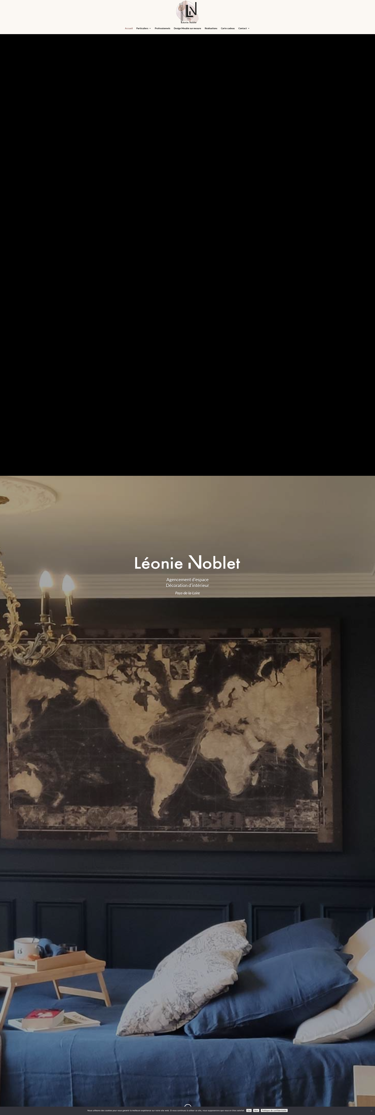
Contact (242, 28)
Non (256, 1110)
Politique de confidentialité (274, 1110)
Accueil (129, 28)
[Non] (371, 1110)
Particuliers (142, 28)
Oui (248, 1110)
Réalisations (211, 28)
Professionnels (162, 28)
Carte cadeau (228, 28)
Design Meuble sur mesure (187, 28)
